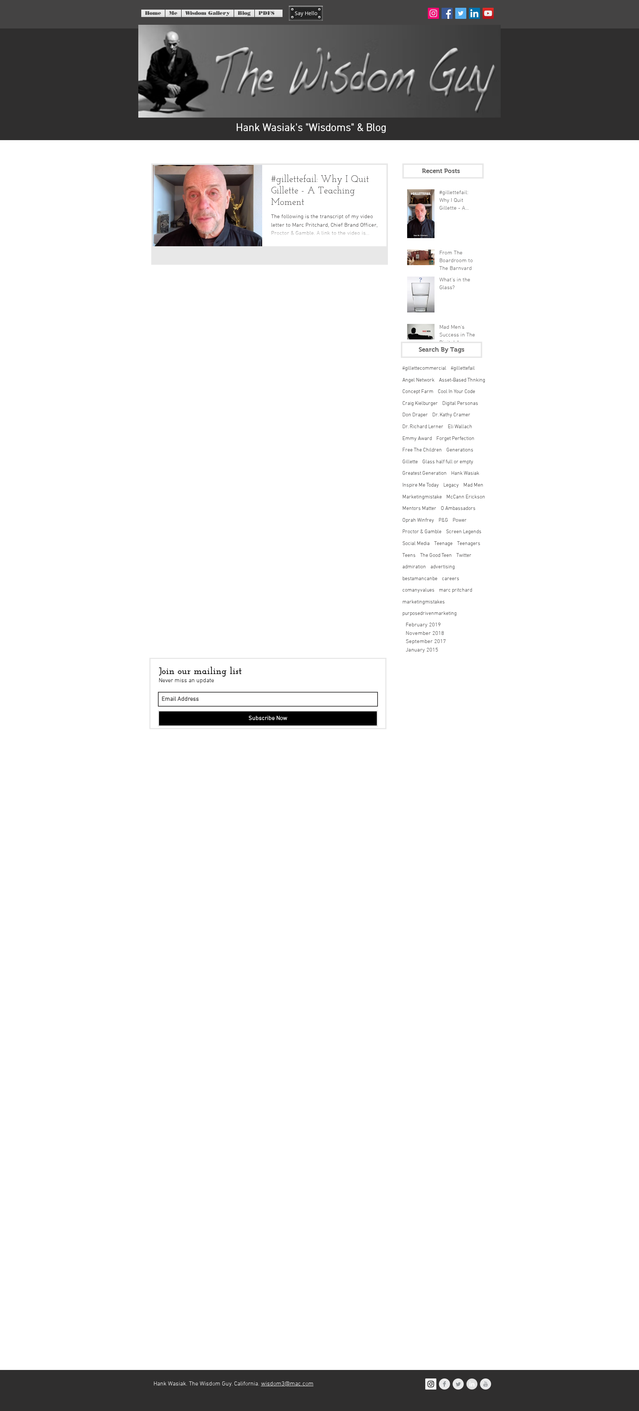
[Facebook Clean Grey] (444, 1384)
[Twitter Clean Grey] (458, 1384)
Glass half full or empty (447, 462)
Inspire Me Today (420, 485)
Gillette (410, 462)
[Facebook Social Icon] (447, 13)
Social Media (416, 544)
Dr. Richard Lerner (422, 427)
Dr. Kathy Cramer (451, 415)
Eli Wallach (460, 427)
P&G (443, 520)
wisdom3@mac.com (287, 1384)
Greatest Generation (424, 473)
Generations (459, 450)
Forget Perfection (455, 439)
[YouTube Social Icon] (488, 13)
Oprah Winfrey (418, 520)
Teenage (443, 544)
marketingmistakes (423, 602)
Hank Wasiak (465, 473)
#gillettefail (463, 368)
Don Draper (415, 415)
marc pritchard (455, 590)
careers (450, 579)
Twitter (463, 555)
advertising (442, 567)
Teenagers (468, 544)
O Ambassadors (458, 508)
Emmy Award (417, 439)
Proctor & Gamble (422, 532)
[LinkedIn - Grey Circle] (471, 1384)
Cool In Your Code (456, 392)
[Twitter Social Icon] (460, 13)
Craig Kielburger (420, 403)
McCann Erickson (465, 497)
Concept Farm (417, 392)
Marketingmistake (422, 497)
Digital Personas (460, 403)
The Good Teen (436, 555)
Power (460, 520)
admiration (414, 567)
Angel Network (418, 380)
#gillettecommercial (424, 368)
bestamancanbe (419, 579)
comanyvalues (418, 590)
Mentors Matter (419, 508)
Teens (409, 555)
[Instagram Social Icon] (433, 13)
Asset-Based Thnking (462, 380)
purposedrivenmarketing (429, 613)
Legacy (451, 485)
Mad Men (473, 485)
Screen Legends (463, 532)
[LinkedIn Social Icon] (474, 13)
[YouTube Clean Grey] (485, 1384)
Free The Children (422, 450)
